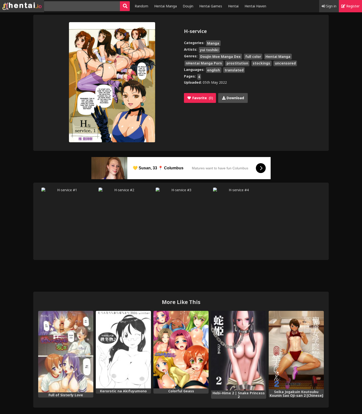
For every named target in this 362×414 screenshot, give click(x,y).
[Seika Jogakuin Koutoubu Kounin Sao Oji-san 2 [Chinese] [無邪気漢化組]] (296, 350)
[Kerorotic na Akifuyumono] (123, 349)
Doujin (188, 6)
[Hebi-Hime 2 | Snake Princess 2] (238, 350)
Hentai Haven (255, 6)
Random (141, 6)
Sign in (330, 6)
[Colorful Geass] (181, 349)
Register (352, 6)
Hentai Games (210, 6)
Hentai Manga (165, 6)
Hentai (233, 6)
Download (235, 98)
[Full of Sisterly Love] (65, 352)
